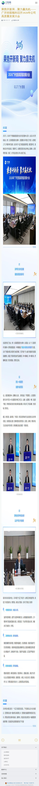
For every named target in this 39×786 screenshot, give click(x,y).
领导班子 (6, 758)
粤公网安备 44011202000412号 (14, 783)
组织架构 (6, 755)
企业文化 (6, 765)
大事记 (6, 761)
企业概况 (6, 752)
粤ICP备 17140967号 (29, 783)
